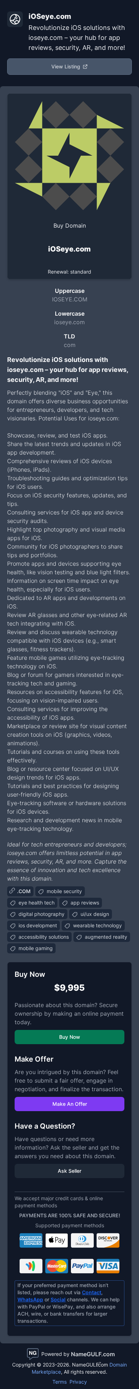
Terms (59, 1382)
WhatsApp (30, 1299)
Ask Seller (69, 1171)
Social (58, 1299)
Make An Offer (69, 1104)
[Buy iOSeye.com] (69, 156)
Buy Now (69, 1037)
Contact (91, 1292)
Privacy (78, 1382)
